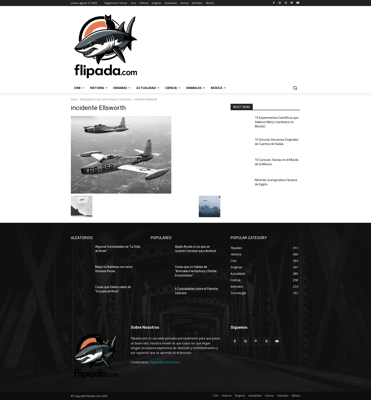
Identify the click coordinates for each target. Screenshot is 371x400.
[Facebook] (273, 3)
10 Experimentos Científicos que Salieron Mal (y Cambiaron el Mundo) (276, 122)
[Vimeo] (291, 3)
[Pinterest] (256, 341)
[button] (295, 88)
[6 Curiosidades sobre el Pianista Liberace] (161, 294)
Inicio (74, 99)
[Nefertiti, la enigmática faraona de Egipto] (241, 185)
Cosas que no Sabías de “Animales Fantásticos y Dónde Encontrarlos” (196, 271)
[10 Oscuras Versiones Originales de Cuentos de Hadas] (241, 145)
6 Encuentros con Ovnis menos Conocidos (105, 99)
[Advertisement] (244, 46)
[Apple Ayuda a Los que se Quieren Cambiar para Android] (161, 252)
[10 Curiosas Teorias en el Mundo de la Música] (241, 165)
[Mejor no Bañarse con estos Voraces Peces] (81, 272)
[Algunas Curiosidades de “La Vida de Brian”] (81, 252)
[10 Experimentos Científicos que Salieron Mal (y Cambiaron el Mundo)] (241, 123)
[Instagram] (279, 3)
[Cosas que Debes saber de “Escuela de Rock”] (81, 292)
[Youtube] (297, 3)
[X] (285, 3)
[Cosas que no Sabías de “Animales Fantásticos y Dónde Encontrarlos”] (161, 272)
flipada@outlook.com (165, 362)
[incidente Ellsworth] (145, 155)
